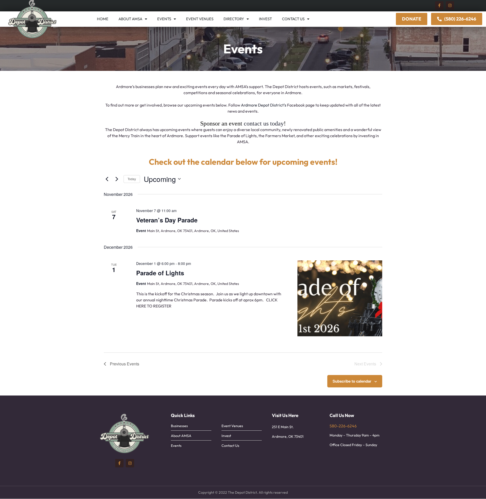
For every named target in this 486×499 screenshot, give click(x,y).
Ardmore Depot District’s (263, 105)
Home (102, 18)
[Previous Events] (107, 179)
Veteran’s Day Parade (166, 220)
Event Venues (199, 18)
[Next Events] (117, 179)
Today (132, 179)
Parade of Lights (160, 272)
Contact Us (293, 18)
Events (164, 18)
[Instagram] (450, 5)
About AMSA (130, 18)
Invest (265, 18)
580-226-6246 (343, 425)
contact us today (264, 123)
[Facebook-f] (439, 5)
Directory (234, 18)
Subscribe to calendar (352, 381)
